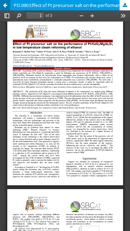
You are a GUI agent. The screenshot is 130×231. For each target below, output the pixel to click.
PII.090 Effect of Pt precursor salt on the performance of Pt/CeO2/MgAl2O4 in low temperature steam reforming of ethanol (72, 5)
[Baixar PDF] (125, 5)
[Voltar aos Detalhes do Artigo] (5, 5)
